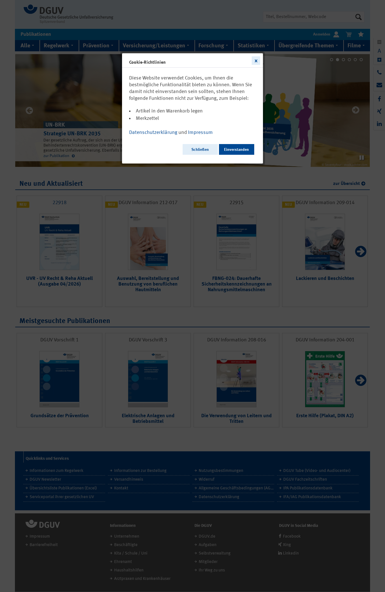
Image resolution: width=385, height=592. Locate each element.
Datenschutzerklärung (153, 132)
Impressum (200, 132)
